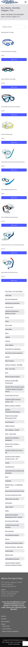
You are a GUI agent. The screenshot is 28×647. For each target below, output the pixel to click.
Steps (7, 333)
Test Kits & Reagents (11, 299)
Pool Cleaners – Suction (12, 430)
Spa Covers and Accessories (13, 353)
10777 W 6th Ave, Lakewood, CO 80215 (11, 582)
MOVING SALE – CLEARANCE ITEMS (14, 486)
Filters (7, 321)
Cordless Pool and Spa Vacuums (12, 526)
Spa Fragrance (9, 422)
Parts (6, 477)
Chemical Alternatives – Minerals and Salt (12, 312)
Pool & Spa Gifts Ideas (12, 521)
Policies (3, 624)
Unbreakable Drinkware (12, 559)
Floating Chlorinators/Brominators (12, 411)
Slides (7, 511)
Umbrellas (8, 481)
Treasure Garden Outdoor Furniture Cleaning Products (13, 564)
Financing (3, 618)
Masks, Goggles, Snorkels (13, 405)
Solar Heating (9, 345)
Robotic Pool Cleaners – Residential (12, 439)
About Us (3, 616)
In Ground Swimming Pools (13, 495)
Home (3, 14)
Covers (7, 463)
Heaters (7, 357)
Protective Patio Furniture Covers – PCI (12, 400)
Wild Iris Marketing (15, 644)
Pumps (7, 317)
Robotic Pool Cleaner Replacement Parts (11, 417)
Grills (6, 373)
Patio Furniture (9, 361)
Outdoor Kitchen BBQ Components (11, 382)
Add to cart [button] (14, 59)
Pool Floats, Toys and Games (14, 14)
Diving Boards (9, 531)
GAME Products (10, 426)
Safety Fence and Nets (12, 499)
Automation (8, 503)
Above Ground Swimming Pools (14, 491)
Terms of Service (6, 628)
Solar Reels (8, 329)
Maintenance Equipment (12, 303)
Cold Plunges (9, 551)
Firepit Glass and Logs (12, 395)
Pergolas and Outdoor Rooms (14, 543)
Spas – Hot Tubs (10, 369)
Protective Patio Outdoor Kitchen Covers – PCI (12, 458)
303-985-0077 (9, 584)
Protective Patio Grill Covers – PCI (14, 451)
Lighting (7, 341)
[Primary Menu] (25, 2)
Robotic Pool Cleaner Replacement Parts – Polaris (13, 516)
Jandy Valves (9, 507)
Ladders (7, 337)
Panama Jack (9, 555)
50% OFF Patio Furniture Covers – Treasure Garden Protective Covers (14, 389)
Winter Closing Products (12, 376)
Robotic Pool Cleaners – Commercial (12, 445)
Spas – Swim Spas (10, 434)
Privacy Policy (6, 626)
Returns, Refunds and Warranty (10, 631)
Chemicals (8, 295)
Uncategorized (9, 467)
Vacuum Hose (9, 307)
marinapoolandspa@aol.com (8, 586)
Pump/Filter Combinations (13, 349)
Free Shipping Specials (12, 535)
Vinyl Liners (8, 325)
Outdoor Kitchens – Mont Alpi (14, 547)
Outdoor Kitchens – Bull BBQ (13, 365)
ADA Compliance (5, 621)
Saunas (7, 539)
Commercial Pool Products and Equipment (14, 472)
